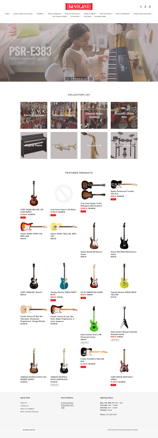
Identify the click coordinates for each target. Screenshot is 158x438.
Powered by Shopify (132, 430)
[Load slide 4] (77, 78)
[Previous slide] (67, 78)
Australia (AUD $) (28, 430)
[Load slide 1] (71, 78)
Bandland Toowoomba (118, 430)
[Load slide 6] (81, 78)
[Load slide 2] (73, 78)
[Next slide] (85, 78)
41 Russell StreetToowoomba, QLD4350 (67, 405)
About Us (23, 403)
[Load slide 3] (75, 78)
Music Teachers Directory (29, 412)
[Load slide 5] (79, 78)
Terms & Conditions (27, 409)
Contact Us (24, 406)
